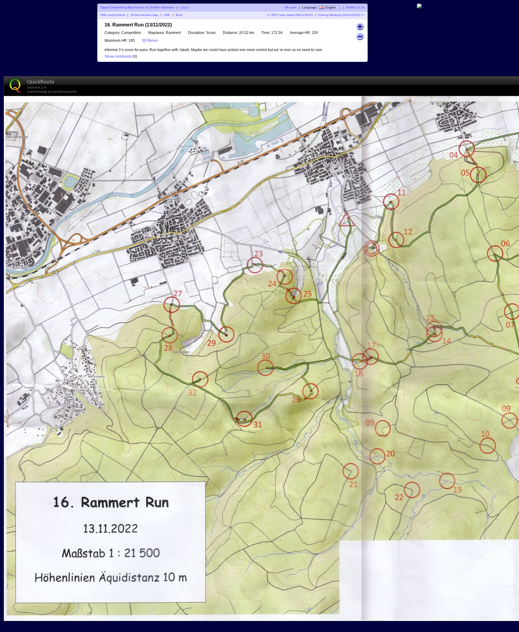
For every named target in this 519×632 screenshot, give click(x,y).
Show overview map (144, 15)
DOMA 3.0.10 (355, 7)
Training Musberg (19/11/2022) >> (341, 15)
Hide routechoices (112, 15)
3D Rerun (150, 40)
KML (167, 15)
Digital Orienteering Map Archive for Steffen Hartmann (137, 7)
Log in (184, 7)
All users (290, 7)
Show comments (118, 56)
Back (179, 15)
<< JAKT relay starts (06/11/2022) (289, 15)
